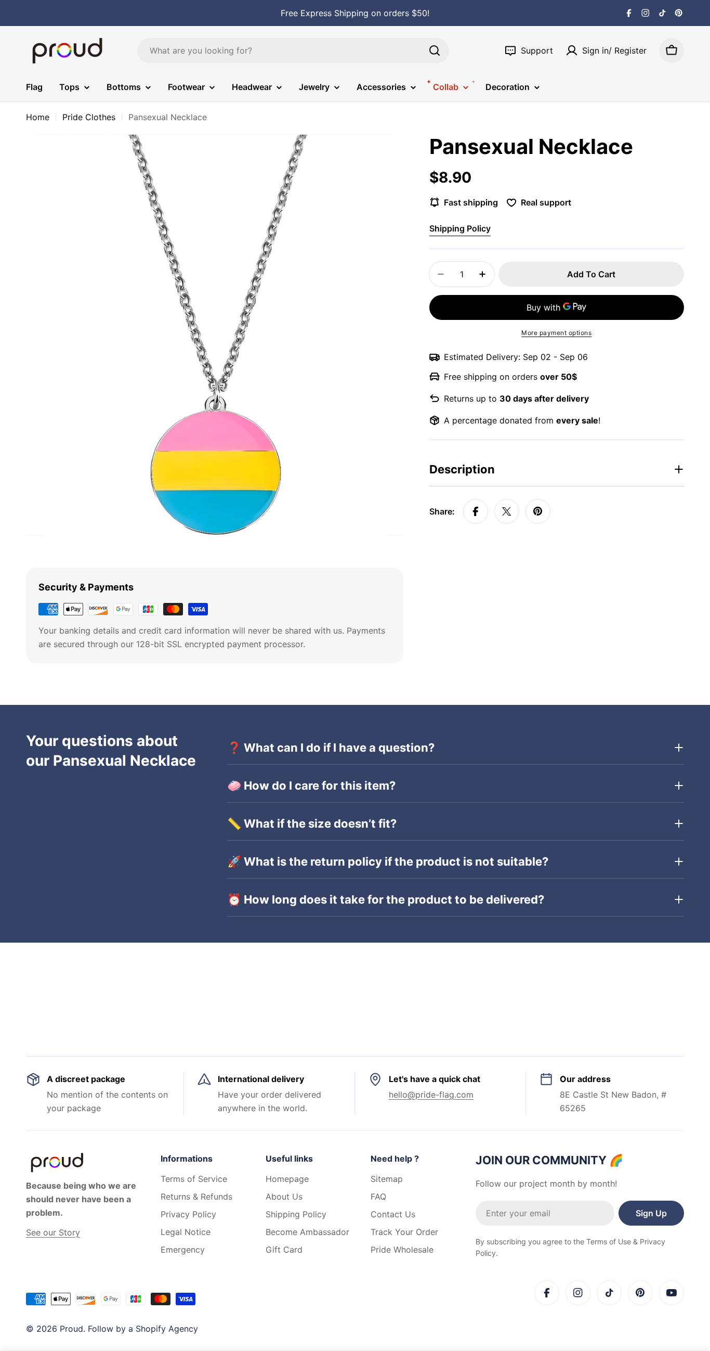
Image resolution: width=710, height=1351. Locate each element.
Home (37, 117)
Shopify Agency (167, 1328)
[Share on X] (506, 511)
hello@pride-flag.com (431, 1094)
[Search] (434, 50)
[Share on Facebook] (475, 511)
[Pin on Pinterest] (537, 511)
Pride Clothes (88, 117)
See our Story (53, 1232)
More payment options (556, 333)
